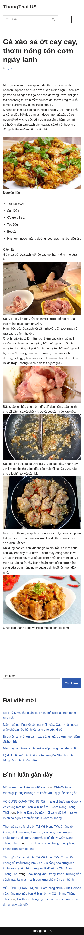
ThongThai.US (42, 931)
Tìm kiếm (9, 675)
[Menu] (76, 19)
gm (10, 68)
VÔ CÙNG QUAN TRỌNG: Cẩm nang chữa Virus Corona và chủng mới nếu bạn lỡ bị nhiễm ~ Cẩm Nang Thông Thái (42, 807)
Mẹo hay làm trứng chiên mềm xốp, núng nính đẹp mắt (39, 748)
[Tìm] (53, 19)
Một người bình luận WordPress (24, 787)
